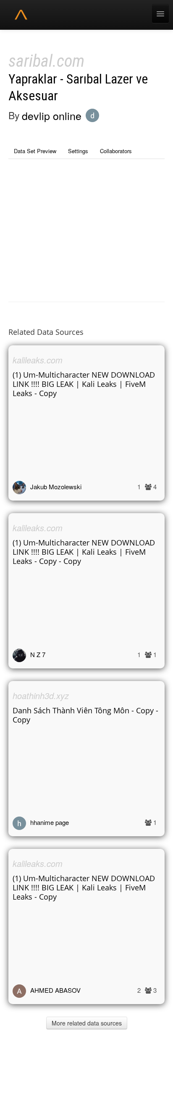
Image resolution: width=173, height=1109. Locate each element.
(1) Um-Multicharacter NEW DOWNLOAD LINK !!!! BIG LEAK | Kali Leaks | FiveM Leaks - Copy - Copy (84, 552)
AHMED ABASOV (55, 990)
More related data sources (87, 1023)
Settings (78, 151)
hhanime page (49, 822)
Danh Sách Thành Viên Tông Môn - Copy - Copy (85, 715)
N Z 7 (37, 654)
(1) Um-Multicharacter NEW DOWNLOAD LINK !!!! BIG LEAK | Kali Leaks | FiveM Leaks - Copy (84, 384)
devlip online (51, 115)
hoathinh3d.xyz (41, 695)
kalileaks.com (38, 360)
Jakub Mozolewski (55, 486)
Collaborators (116, 151)
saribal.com (46, 61)
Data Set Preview (35, 151)
